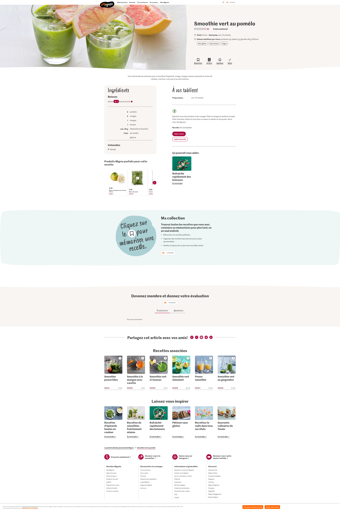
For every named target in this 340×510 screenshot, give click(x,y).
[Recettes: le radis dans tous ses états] (204, 422)
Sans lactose (214, 43)
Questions (178, 310)
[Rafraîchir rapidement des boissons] (159, 422)
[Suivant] (154, 182)
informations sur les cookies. (30, 508)
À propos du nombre (131, 102)
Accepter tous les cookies (272, 507)
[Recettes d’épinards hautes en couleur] (113, 422)
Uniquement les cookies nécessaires (252, 507)
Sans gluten (202, 43)
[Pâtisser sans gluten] (181, 422)
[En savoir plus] (181, 178)
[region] (170, 507)
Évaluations (162, 310)
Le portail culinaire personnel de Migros (119, 448)
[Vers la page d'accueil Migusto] (107, 3)
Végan (224, 43)
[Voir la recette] (113, 373)
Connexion (232, 2)
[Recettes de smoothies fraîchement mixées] (136, 422)
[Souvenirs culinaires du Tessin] (227, 422)
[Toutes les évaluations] (200, 29)
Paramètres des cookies (182, 491)
